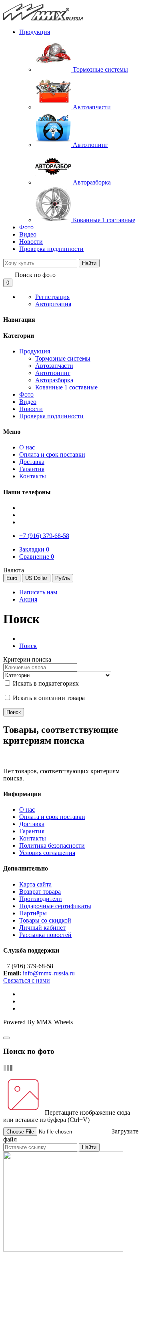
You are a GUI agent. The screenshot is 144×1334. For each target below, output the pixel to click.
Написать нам (38, 592)
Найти (89, 263)
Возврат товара (40, 891)
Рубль (62, 578)
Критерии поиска (27, 659)
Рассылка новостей (45, 934)
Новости (31, 241)
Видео (27, 234)
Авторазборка (54, 380)
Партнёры (33, 913)
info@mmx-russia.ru (49, 973)
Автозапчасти (54, 365)
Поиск (28, 645)
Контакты (32, 838)
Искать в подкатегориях (45, 683)
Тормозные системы (62, 358)
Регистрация (52, 296)
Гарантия (31, 831)
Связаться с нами (26, 980)
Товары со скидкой (45, 920)
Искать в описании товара (48, 697)
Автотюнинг (52, 372)
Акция (28, 599)
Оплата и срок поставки (52, 816)
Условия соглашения (47, 852)
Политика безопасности (52, 845)
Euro (11, 578)
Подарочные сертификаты (55, 906)
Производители (40, 898)
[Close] (6, 1038)
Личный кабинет (42, 927)
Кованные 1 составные (66, 387)
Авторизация (53, 304)
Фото (26, 227)
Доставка (31, 823)
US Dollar (36, 578)
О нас (27, 809)
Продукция (34, 31)
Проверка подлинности (51, 248)
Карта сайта (35, 884)
